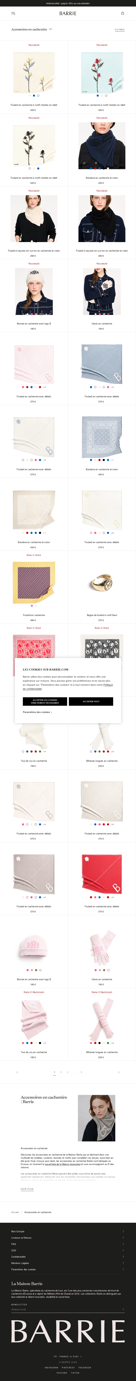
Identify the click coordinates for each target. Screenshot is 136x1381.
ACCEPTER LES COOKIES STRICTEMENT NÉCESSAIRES (45, 701)
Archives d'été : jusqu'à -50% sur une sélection (68, 3)
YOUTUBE (61, 1373)
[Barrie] (68, 14)
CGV (13, 1250)
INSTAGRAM (51, 1368)
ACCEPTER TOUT (91, 701)
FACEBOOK (85, 1368)
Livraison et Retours (21, 1237)
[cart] (123, 13)
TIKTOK (75, 1373)
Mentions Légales (20, 1263)
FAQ (13, 1244)
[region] (68, 690)
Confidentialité (18, 1256)
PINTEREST (68, 1368)
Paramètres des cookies (23, 1269)
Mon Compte (17, 1231)
